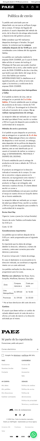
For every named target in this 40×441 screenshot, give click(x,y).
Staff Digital (13, 422)
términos (17, 355)
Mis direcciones (7, 393)
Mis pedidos (6, 389)
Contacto (5, 372)
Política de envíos (28, 389)
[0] (32, 7)
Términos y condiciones (30, 404)
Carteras (24, 368)
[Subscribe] (35, 349)
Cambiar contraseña (9, 397)
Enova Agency (33, 422)
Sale (23, 376)
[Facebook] (16, 415)
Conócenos (6, 365)
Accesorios (25, 372)
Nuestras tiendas (7, 368)
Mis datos (5, 385)
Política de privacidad (29, 400)
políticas (25, 355)
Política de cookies (28, 385)
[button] (33, 434)
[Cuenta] (27, 7)
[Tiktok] (24, 415)
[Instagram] (20, 415)
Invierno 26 (26, 365)
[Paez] (8, 7)
